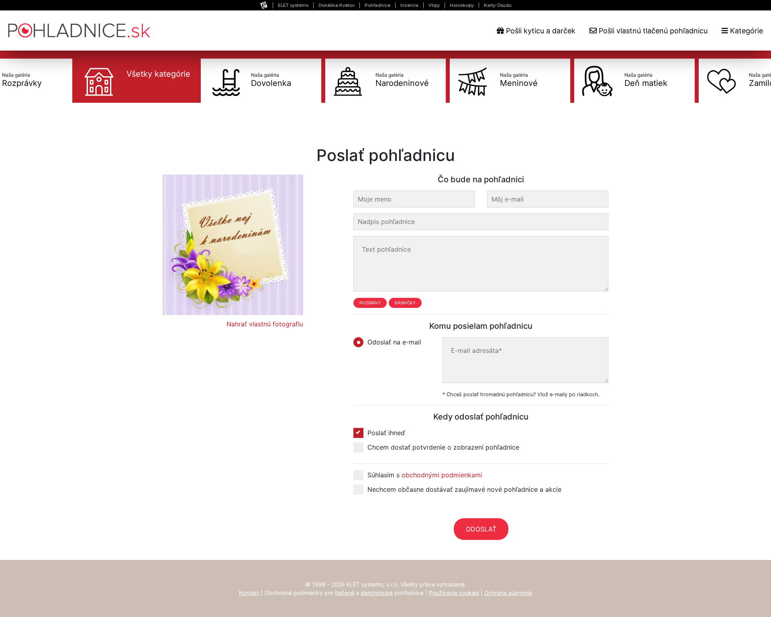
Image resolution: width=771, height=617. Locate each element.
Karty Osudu (498, 5)
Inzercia (409, 5)
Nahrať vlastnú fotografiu (264, 324)
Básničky (405, 302)
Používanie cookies (454, 592)
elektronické (377, 592)
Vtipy (434, 5)
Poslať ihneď (386, 433)
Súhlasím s (424, 475)
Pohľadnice (377, 5)
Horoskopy (462, 5)
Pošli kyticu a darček (539, 30)
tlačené (344, 592)
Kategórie (745, 30)
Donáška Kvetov (336, 5)
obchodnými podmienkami (442, 475)
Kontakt (249, 592)
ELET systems (293, 5)
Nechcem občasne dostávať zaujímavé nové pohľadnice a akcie (464, 489)
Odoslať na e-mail (394, 342)
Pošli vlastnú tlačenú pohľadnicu (652, 30)
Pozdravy (370, 302)
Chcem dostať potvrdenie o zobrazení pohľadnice (443, 447)
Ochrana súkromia (508, 592)
